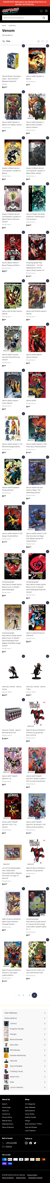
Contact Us (6, 1114)
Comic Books (29, 1114)
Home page (6, 1107)
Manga (27, 1121)
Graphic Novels (30, 1117)
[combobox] (25, 17)
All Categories (30, 1104)
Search (4, 1104)
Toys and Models (31, 1127)
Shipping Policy (7, 1124)
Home (4, 25)
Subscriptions (30, 1111)
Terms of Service (8, 1127)
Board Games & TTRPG (33, 1124)
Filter (8, 41)
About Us (5, 1111)
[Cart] (41, 10)
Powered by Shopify (35, 1178)
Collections (12, 25)
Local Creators (30, 1130)
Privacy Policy (7, 1117)
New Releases (30, 1107)
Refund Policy (7, 1121)
